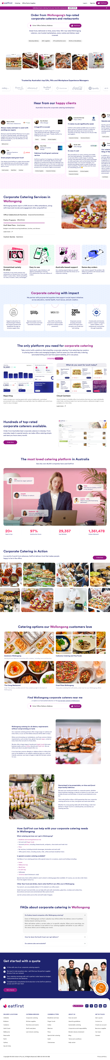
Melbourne (6, 1032)
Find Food (103, 3)
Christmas (22, 874)
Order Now (10, 442)
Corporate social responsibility (78, 1028)
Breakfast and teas (53, 1018)
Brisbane (5, 1021)
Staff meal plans (31, 1028)
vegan (43, 739)
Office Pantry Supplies (28, 3)
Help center (72, 1042)
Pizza (20, 847)
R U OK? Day (22, 869)
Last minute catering (32, 1032)
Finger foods (51, 1021)
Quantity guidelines (74, 1021)
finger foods (30, 842)
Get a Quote (10, 990)
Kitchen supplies (31, 1021)
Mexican (50, 1028)
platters (26, 844)
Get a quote (99, 1018)
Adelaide (6, 1018)
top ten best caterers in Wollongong (69, 700)
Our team (98, 1032)
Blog (70, 1035)
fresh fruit (41, 746)
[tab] (29, 215)
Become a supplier (100, 1028)
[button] (85, 3)
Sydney (5, 1042)
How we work (73, 1018)
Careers (97, 1035)
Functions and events (32, 1025)
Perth (5, 1039)
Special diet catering (54, 1035)
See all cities (7, 1046)
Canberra (6, 1025)
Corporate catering (32, 1018)
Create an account (101, 1025)
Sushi (49, 1039)
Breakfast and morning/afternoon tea (30, 839)
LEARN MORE (72, 8)
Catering (17, 3)
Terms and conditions (75, 1039)
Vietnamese (51, 1042)
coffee (28, 746)
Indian (49, 1025)
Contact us (98, 1021)
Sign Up (92, 3)
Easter (20, 862)
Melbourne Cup (23, 864)
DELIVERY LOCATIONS (10, 1014)
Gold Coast (6, 1028)
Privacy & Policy (102, 1056)
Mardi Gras (22, 867)
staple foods (40, 744)
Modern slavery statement (76, 1032)
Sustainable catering (75, 1025)
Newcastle (6, 1035)
